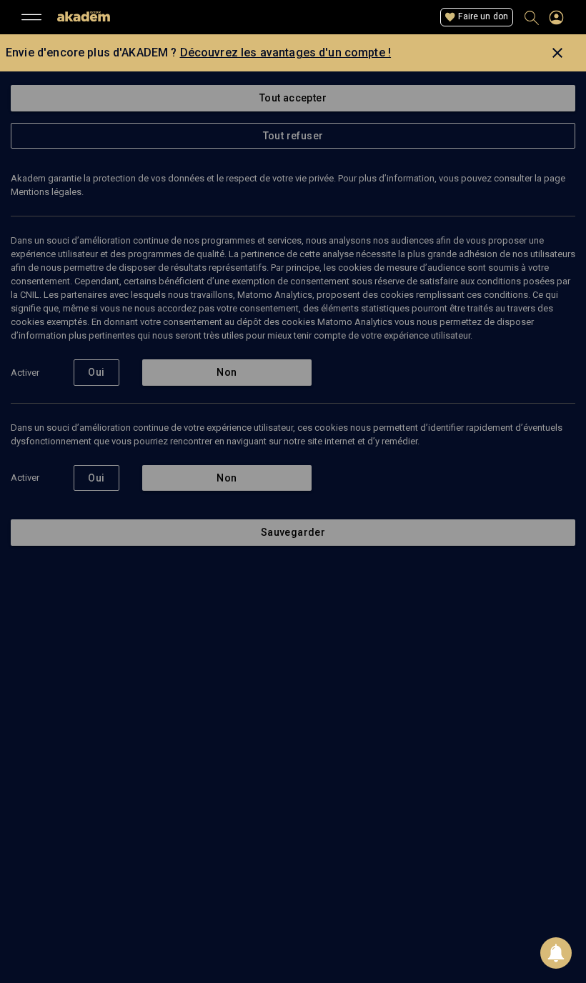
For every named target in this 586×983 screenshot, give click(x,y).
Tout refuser (293, 135)
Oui (96, 372)
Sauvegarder (293, 532)
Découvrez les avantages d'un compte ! (286, 52)
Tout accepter (293, 98)
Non (227, 372)
